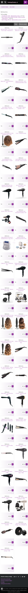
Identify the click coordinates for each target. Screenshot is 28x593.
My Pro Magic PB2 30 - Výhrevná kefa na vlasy (12, 19)
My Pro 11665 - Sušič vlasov (7, 211)
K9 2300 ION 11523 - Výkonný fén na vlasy (11, 15)
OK (1, 588)
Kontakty (2, 582)
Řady (16, 24)
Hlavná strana (4, 7)
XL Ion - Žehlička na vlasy (21, 133)
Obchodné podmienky (5, 579)
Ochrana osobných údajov (6, 580)
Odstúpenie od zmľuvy (5, 583)
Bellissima (12, 7)
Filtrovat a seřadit (23, 24)
